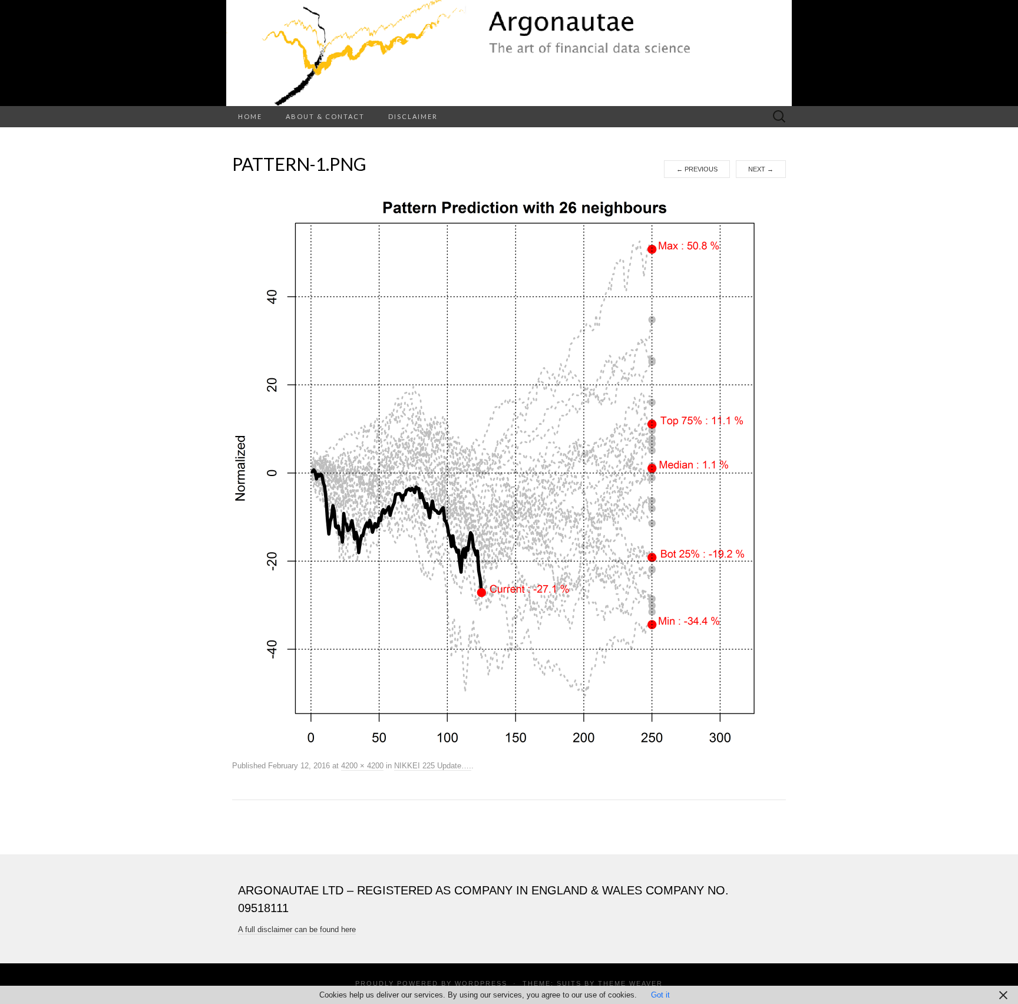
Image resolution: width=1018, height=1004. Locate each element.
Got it (660, 994)
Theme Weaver (630, 983)
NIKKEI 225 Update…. (432, 765)
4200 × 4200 (362, 765)
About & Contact (325, 116)
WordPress (481, 983)
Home (250, 116)
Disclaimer (413, 116)
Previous (697, 169)
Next (761, 169)
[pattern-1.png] (509, 468)
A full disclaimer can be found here (297, 929)
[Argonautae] (509, 53)
